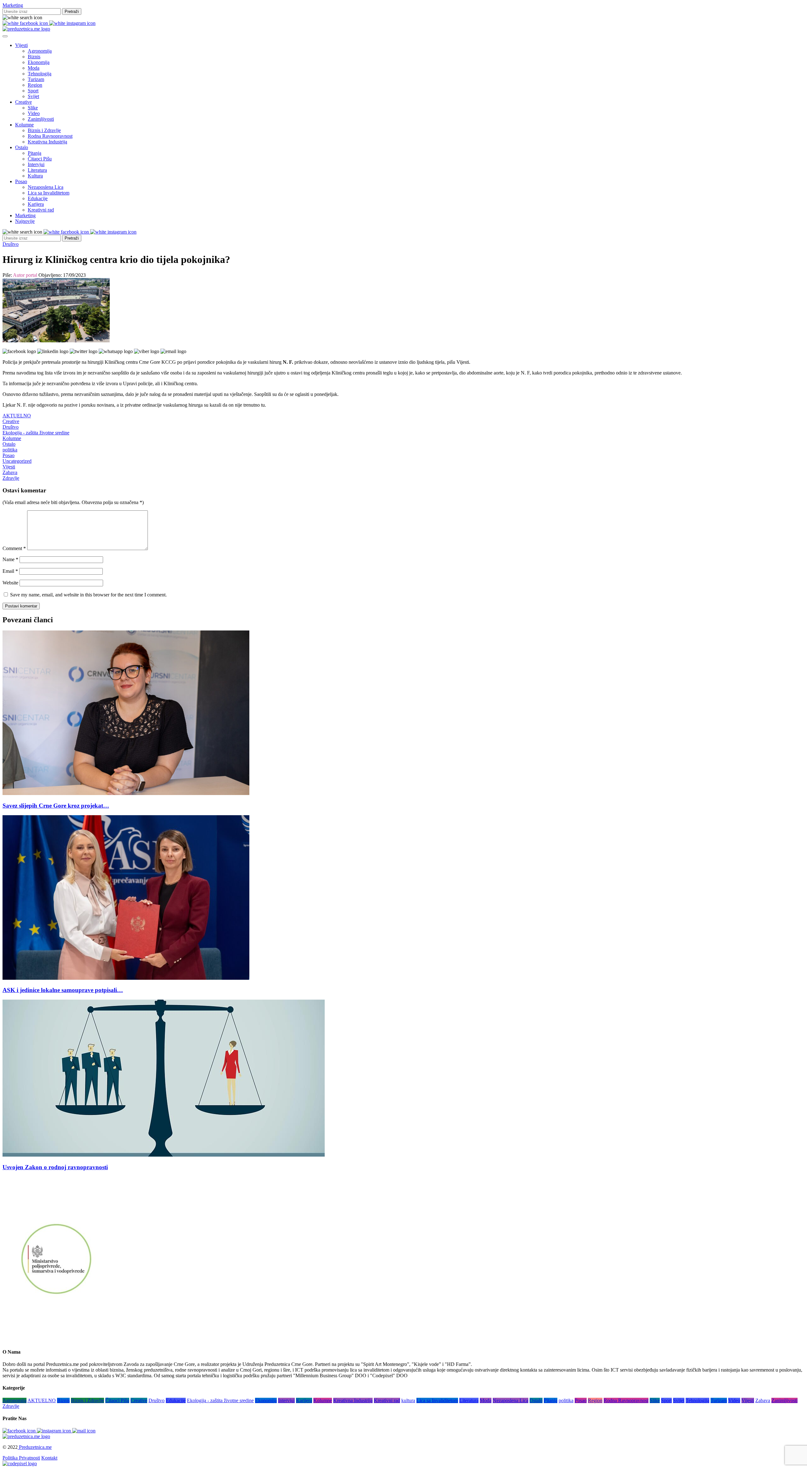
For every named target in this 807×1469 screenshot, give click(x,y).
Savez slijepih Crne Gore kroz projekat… (56, 805)
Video (34, 113)
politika (10, 449)
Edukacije (38, 198)
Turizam (36, 79)
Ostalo (21, 147)
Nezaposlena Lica (45, 187)
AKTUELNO (17, 415)
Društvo (11, 244)
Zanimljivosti (41, 119)
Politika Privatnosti (21, 1457)
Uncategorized (17, 461)
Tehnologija (39, 73)
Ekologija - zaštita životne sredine (36, 432)
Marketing (13, 5)
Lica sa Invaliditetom (48, 192)
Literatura (37, 170)
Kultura (35, 175)
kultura (408, 1400)
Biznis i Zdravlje (44, 130)
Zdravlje (11, 478)
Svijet (33, 96)
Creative (23, 102)
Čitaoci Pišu (40, 158)
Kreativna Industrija (47, 141)
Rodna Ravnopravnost (50, 136)
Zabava (10, 472)
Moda (33, 68)
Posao (21, 181)
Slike (33, 107)
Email (10, 571)
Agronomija (40, 51)
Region (35, 85)
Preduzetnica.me (35, 1447)
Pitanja (34, 153)
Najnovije (25, 221)
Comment (14, 548)
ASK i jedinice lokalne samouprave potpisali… (63, 990)
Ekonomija (38, 62)
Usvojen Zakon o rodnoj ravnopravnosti (55, 1167)
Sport (33, 90)
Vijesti (21, 45)
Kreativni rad (41, 209)
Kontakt (49, 1457)
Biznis (34, 56)
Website (10, 582)
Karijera (36, 204)
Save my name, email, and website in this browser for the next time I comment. (88, 594)
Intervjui (36, 164)
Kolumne (24, 124)
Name (10, 559)
